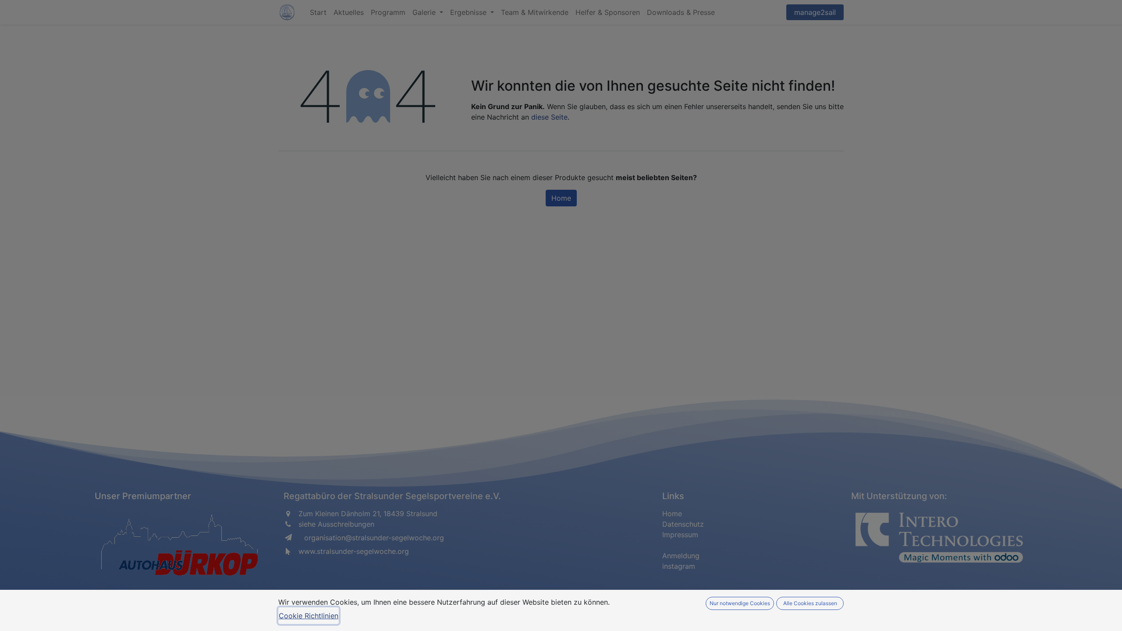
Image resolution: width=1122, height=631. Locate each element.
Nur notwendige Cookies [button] (740, 603)
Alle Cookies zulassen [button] (810, 603)
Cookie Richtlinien (308, 615)
